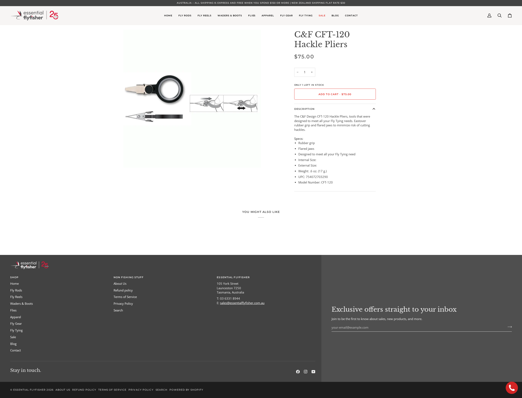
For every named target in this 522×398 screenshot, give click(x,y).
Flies (13, 310)
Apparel (15, 317)
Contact (15, 350)
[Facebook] (298, 372)
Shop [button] (14, 277)
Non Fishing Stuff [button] (129, 277)
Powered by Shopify (186, 389)
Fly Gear (16, 324)
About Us (120, 284)
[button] (185, 15)
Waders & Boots (21, 304)
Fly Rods (16, 290)
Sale (13, 337)
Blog (13, 344)
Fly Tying (16, 330)
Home (14, 284)
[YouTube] (313, 372)
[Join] (508, 327)
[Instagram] (305, 372)
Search (118, 310)
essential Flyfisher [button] (233, 277)
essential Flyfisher (29, 389)
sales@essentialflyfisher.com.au (242, 303)
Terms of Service (125, 297)
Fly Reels (16, 297)
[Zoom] (131, 159)
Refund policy (123, 290)
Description (304, 108)
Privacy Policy (123, 304)
